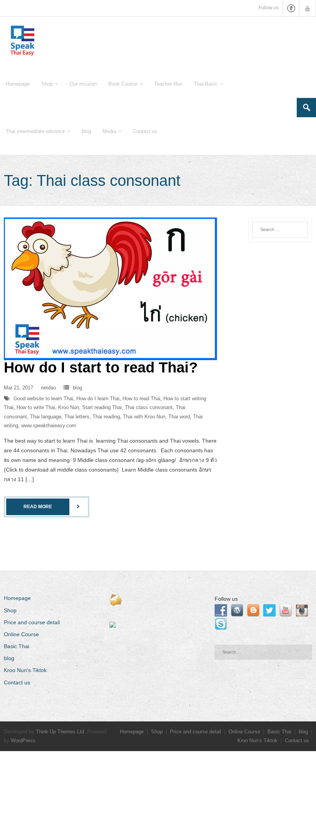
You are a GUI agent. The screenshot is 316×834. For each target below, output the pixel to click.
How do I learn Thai (97, 398)
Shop (10, 610)
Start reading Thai (102, 407)
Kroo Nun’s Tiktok (25, 670)
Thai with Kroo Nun (144, 417)
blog (77, 388)
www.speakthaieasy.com (48, 425)
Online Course (21, 634)
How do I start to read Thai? (101, 367)
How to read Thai (141, 398)
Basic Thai (16, 646)
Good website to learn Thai (43, 398)
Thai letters (76, 417)
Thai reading (106, 417)
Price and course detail (32, 622)
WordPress (23, 740)
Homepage (17, 598)
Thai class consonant (149, 407)
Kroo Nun (68, 407)
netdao (48, 388)
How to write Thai (36, 407)
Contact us (17, 682)
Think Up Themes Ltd (60, 732)
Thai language (45, 417)
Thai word (179, 417)
